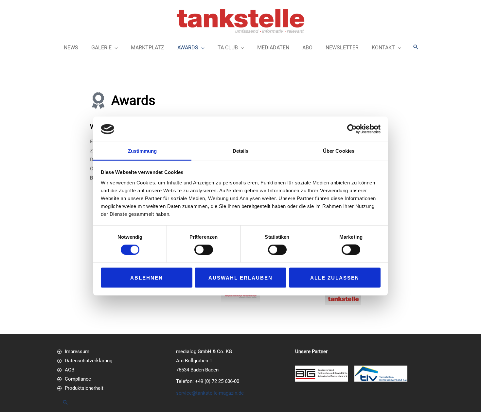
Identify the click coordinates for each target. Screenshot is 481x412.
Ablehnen (146, 277)
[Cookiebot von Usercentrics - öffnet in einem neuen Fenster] (352, 129)
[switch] (203, 250)
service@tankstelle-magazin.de (210, 393)
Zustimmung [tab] (142, 150)
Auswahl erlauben (240, 277)
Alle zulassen (334, 277)
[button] (416, 47)
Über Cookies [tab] (338, 150)
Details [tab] (241, 150)
